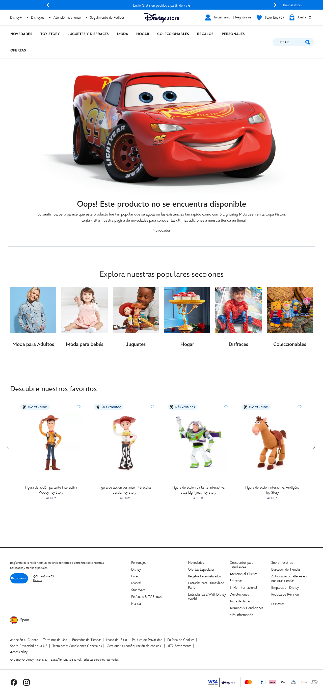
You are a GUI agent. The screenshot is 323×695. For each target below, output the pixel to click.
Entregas (236, 581)
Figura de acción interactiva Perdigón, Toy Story (272, 490)
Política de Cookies (180, 640)
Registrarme (19, 578)
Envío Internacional (243, 587)
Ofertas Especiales (201, 569)
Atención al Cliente (244, 574)
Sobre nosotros (282, 562)
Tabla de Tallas (240, 601)
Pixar (134, 576)
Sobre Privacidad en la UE (28, 646)
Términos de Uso (55, 640)
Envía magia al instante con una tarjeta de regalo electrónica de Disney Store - (161, 5)
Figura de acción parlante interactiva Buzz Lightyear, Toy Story (198, 490)
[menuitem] (21, 34)
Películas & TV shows (146, 597)
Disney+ (16, 17)
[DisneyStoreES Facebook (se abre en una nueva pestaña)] (14, 682)
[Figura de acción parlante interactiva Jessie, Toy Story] (124, 442)
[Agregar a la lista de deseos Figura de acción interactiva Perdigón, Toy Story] (300, 407)
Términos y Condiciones (246, 608)
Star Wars (138, 590)
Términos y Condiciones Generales (77, 646)
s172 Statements (179, 646)
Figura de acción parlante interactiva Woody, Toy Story (51, 490)
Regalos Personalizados (204, 576)
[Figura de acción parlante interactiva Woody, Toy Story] (51, 442)
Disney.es (37, 17)
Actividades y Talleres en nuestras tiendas (289, 578)
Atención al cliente (67, 17)
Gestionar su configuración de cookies (134, 646)
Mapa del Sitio (116, 640)
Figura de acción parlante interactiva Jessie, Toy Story (125, 490)
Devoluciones (239, 594)
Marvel (136, 583)
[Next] (275, 5)
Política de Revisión (285, 594)
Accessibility (19, 652)
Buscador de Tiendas (285, 569)
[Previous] (47, 5)
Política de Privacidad (147, 640)
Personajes (138, 562)
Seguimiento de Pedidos (107, 17)
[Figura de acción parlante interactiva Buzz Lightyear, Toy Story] (198, 442)
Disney (136, 569)
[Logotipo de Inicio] (161, 18)
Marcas (136, 603)
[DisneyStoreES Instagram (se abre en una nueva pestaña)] (26, 682)
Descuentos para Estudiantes (241, 564)
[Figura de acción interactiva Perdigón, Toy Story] (272, 442)
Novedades (196, 562)
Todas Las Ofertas (292, 5)
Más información (241, 615)
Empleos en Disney (285, 587)
